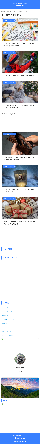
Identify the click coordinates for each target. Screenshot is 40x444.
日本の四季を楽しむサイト (20, 435)
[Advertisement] (20, 122)
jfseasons (20, 5)
